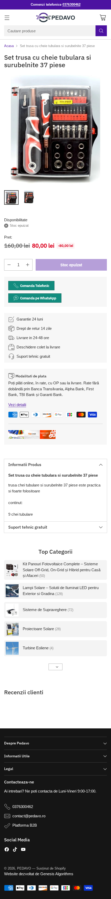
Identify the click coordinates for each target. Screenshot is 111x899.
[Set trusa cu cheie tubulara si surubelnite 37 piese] (55, 130)
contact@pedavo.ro (28, 816)
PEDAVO (24, 868)
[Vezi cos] (102, 17)
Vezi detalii (17, 404)
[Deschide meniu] (7, 17)
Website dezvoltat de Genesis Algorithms (38, 874)
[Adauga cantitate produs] (27, 264)
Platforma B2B (24, 825)
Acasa (9, 46)
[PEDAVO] (55, 18)
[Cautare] (101, 30)
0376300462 (22, 806)
